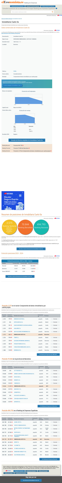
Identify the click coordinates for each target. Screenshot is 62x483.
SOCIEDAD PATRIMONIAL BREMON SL (22, 340)
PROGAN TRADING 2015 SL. (20, 343)
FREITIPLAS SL (17, 432)
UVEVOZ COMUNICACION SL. (20, 425)
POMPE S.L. (16, 337)
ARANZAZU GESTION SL (19, 319)
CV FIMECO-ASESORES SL (19, 448)
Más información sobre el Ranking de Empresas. (11, 33)
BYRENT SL (16, 442)
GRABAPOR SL (17, 392)
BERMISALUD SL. (17, 350)
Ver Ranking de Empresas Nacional (49, 459)
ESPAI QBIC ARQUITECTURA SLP (21, 398)
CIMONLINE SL (17, 383)
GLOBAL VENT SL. (18, 422)
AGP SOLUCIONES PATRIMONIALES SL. (22, 331)
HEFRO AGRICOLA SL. (18, 322)
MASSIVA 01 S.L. (17, 389)
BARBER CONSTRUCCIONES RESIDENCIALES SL (24, 373)
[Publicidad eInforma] (13, 209)
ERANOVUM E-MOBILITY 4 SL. (20, 451)
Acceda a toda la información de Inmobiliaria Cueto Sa (31, 249)
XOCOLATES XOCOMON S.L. (20, 395)
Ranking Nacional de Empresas (17, 6)
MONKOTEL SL (17, 380)
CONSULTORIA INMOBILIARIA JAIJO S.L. (22, 347)
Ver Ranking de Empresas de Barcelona (48, 406)
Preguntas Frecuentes (19, 471)
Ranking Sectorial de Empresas (48, 6)
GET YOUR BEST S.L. (18, 370)
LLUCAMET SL (17, 445)
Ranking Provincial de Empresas (33, 6)
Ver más (55, 319)
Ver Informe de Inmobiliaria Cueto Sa (31, 480)
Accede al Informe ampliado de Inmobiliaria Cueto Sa (27, 140)
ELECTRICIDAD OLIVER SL (19, 454)
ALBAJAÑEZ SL (17, 328)
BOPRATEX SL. (17, 401)
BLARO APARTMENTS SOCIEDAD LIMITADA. (23, 325)
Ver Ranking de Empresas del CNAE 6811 (48, 354)
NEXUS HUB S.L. (17, 377)
